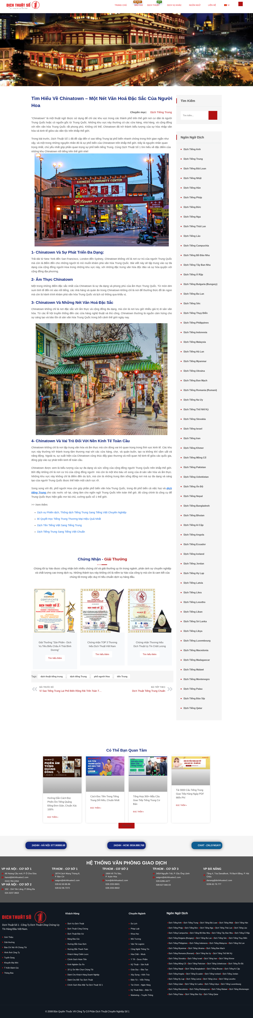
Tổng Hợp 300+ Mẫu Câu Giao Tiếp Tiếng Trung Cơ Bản (146, 800)
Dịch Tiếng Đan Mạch (195, 380)
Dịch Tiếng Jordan (194, 563)
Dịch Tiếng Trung (161, 112)
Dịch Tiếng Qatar (193, 708)
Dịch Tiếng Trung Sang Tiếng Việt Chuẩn (61, 531)
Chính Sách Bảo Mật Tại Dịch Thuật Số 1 (85, 985)
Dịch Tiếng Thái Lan (195, 226)
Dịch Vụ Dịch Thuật (75, 924)
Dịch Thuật (154, 3)
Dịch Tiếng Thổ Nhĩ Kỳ (196, 409)
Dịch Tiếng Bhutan (194, 515)
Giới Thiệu (8, 937)
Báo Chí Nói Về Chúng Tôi (15, 947)
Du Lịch (134, 924)
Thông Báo (8, 973)
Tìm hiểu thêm (55, 658)
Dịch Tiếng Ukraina (194, 371)
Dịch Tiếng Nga (192, 216)
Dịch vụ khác (174, 5)
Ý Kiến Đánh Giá (11, 968)
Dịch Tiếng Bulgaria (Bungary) (200, 284)
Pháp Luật (135, 929)
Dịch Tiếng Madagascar (197, 660)
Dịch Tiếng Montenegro (197, 679)
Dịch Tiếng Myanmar (195, 361)
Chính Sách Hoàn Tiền (77, 959)
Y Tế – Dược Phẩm (139, 959)
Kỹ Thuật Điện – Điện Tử (141, 990)
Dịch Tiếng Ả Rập (193, 274)
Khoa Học (135, 934)
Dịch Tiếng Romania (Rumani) (200, 390)
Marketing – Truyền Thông (142, 995)
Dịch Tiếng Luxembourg (197, 640)
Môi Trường (136, 939)
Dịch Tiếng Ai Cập (194, 525)
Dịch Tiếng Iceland (194, 554)
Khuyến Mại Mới (11, 963)
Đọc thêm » (52, 817)
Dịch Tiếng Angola (194, 534)
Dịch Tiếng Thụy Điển (196, 313)
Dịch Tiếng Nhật (192, 178)
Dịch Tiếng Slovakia (195, 419)
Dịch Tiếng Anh (192, 149)
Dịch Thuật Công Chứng (77, 929)
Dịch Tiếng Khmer (194, 448)
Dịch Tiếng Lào (192, 236)
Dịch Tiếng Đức (192, 207)
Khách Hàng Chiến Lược (78, 954)
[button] (126, 826)
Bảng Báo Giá (73, 939)
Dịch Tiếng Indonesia (195, 332)
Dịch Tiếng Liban (193, 612)
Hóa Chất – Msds (138, 954)
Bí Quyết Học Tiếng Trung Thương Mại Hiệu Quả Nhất (69, 518)
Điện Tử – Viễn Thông (140, 980)
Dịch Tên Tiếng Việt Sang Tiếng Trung (59, 525)
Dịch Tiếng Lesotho (194, 602)
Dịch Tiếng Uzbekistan (196, 477)
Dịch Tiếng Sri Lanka (195, 621)
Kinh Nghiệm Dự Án (75, 964)
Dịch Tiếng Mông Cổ (195, 457)
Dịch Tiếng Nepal (193, 496)
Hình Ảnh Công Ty (12, 952)
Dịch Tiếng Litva (193, 592)
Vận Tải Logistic (138, 944)
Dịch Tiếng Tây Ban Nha (197, 265)
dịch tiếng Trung (78, 676)
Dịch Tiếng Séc (192, 303)
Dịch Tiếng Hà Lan (194, 351)
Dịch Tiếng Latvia (193, 583)
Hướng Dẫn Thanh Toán (77, 949)
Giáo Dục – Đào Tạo (139, 970)
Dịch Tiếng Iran (192, 438)
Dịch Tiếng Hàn (192, 188)
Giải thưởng (9, 942)
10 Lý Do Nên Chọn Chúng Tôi (80, 970)
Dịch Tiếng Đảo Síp (194, 698)
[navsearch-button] (240, 4)
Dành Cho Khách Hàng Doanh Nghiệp (83, 975)
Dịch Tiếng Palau (193, 689)
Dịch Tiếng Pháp (193, 197)
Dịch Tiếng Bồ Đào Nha (197, 255)
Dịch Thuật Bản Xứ (75, 934)
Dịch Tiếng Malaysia (195, 342)
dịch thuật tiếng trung (52, 676)
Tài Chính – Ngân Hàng (141, 985)
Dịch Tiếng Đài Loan (195, 168)
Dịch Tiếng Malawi (194, 669)
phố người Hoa (102, 676)
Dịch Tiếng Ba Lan (194, 294)
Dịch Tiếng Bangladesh (197, 506)
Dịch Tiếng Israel (193, 428)
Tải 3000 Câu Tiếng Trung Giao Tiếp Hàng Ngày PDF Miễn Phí (190, 794)
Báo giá (138, 3)
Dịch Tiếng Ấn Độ (193, 486)
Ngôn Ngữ (195, 5)
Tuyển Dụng (9, 958)
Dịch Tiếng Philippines (196, 322)
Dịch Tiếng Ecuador (195, 544)
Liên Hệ (212, 5)
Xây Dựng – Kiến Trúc (140, 975)
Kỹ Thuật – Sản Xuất (140, 964)
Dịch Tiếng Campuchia (196, 245)
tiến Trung (122, 676)
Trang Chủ (121, 5)
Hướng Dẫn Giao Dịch (76, 944)
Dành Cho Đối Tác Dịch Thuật (80, 980)
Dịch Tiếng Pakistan (195, 467)
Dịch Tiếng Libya (193, 631)
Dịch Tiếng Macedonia (196, 650)
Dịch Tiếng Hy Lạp (194, 573)
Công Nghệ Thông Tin (140, 949)
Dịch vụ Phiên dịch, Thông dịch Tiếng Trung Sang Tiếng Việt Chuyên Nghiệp (81, 512)
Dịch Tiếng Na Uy (193, 400)
